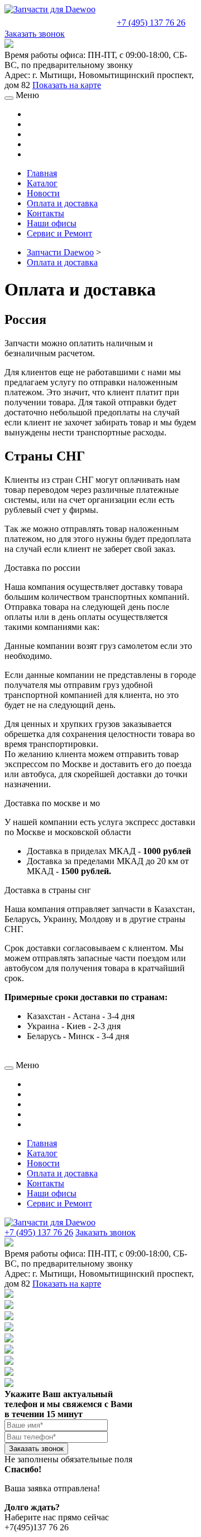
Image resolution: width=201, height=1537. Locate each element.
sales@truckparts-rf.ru (59, 21)
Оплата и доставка (62, 262)
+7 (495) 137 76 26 (151, 22)
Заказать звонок (34, 33)
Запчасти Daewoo (60, 252)
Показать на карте (66, 85)
